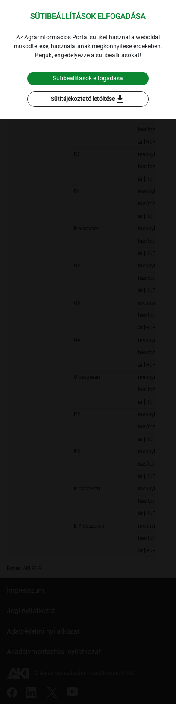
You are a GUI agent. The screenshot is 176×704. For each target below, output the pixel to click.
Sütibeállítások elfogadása (88, 78)
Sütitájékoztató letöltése (88, 99)
